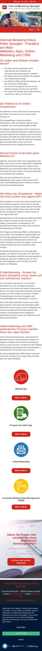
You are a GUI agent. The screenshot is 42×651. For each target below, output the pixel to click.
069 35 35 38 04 (16, 594)
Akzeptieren (21, 633)
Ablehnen (21, 627)
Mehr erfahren (21, 398)
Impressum (11, 600)
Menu (31, 30)
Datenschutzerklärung (26, 600)
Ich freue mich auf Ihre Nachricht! (21, 561)
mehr (21, 640)
